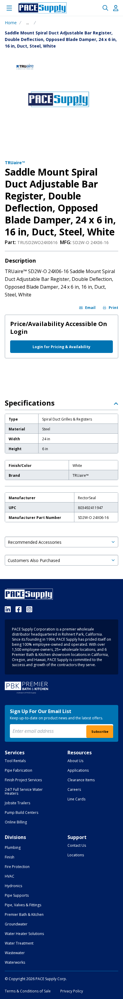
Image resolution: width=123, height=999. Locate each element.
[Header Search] (105, 8)
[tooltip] (27, 22)
